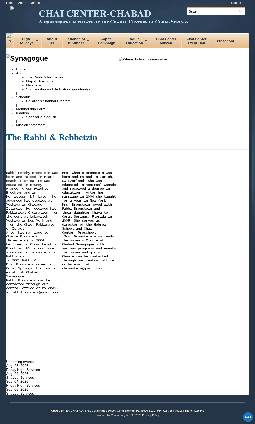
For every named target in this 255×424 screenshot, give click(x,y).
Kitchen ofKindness (76, 41)
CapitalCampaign (106, 41)
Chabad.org (118, 415)
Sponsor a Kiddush (41, 117)
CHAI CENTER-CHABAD (114, 15)
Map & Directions (39, 81)
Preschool (225, 41)
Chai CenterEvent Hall (196, 41)
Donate (35, 3)
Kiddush (22, 113)
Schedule (23, 97)
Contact (236, 3)
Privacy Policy (150, 415)
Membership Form (31, 109)
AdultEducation (134, 41)
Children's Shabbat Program (48, 101)
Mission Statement (30, 125)
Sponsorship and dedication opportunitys (58, 89)
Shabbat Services (20, 377)
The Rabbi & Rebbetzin (44, 77)
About (22, 3)
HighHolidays (26, 41)
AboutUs (52, 41)
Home (10, 3)
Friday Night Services (23, 370)
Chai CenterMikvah (166, 41)
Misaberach (35, 85)
